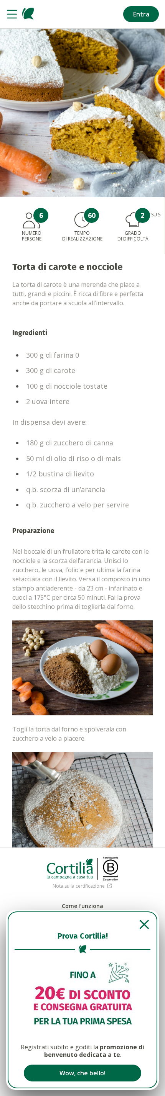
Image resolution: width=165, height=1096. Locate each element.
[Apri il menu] (12, 14)
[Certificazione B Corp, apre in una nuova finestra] (110, 869)
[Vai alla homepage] (28, 14)
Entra (141, 14)
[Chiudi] (82, 924)
